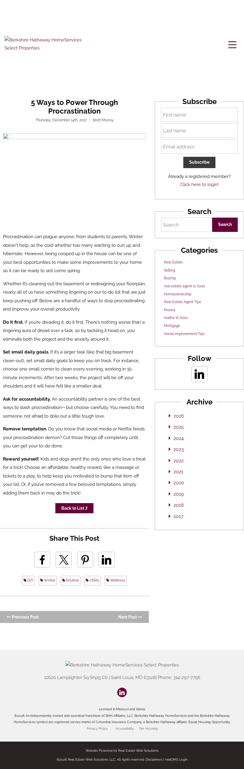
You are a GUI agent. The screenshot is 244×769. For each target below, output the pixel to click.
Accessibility (125, 728)
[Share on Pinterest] (85, 560)
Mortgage (172, 326)
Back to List (73, 508)
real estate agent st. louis (184, 286)
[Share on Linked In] (106, 560)
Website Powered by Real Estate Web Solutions (122, 751)
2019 (178, 494)
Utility (94, 580)
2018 (178, 505)
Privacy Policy (97, 728)
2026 (178, 416)
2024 (178, 438)
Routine (72, 580)
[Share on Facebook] (42, 560)
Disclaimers (154, 760)
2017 (178, 516)
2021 (178, 472)
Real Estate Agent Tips (182, 302)
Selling (169, 270)
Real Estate (173, 262)
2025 (178, 427)
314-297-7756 (186, 677)
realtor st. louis (176, 318)
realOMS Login (176, 760)
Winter (49, 580)
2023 (178, 449)
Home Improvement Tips (184, 334)
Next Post (128, 617)
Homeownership (177, 294)
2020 (178, 483)
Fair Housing (148, 728)
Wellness (117, 580)
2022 (178, 460)
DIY (29, 580)
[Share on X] (64, 560)
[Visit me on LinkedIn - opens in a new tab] (199, 374)
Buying (170, 278)
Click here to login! (199, 184)
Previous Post (25, 617)
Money (170, 310)
